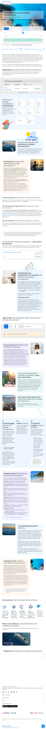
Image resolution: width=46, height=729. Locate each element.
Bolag (7, 49)
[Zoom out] (44, 657)
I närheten (40, 49)
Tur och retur (12, 28)
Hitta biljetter (37, 88)
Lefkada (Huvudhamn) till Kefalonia (12, 215)
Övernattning (33, 49)
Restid (15, 49)
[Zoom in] (44, 655)
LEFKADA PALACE (8, 643)
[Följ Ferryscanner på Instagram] (5, 692)
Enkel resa (6, 28)
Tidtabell (11, 49)
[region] (23, 668)
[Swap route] (23, 33)
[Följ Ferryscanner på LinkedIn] (11, 692)
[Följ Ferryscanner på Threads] (16, 692)
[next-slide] (21, 326)
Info (3, 49)
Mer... (44, 48)
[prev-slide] (3, 326)
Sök (23, 40)
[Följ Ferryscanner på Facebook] (3, 692)
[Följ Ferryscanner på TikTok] (8, 692)
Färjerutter (7, 45)
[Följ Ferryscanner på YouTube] (13, 692)
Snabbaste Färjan (21, 49)
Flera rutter (18, 28)
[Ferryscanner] (6, 2)
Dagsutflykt (27, 49)
